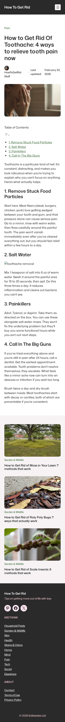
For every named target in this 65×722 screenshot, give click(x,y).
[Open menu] (58, 7)
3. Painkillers (17, 151)
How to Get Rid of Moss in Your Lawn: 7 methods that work (31, 467)
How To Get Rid (17, 7)
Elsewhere (10, 674)
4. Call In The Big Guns (24, 155)
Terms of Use (12, 695)
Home (8, 650)
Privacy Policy (12, 700)
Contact (9, 690)
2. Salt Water (17, 147)
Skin (7, 635)
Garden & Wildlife (14, 460)
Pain (7, 28)
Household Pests (14, 626)
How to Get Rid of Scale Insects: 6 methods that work (27, 571)
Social (8, 669)
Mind (7, 654)
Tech (7, 664)
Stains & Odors (13, 645)
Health (8, 640)
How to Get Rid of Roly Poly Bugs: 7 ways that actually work (29, 519)
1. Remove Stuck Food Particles (30, 142)
